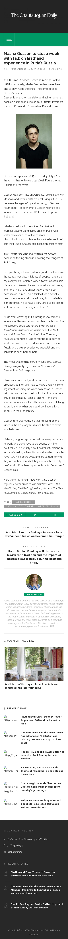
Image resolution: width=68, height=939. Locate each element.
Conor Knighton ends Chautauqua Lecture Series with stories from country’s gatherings (41, 787)
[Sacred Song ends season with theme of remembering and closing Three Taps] (11, 769)
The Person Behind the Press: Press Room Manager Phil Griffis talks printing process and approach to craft (36, 890)
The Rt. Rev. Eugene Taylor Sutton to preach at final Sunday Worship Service (42, 755)
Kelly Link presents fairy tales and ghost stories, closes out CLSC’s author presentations (41, 804)
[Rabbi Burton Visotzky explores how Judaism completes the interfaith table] (34, 664)
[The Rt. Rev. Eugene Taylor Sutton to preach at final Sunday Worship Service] (11, 753)
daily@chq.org (15, 851)
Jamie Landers (18, 69)
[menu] (9, 39)
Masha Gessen (24, 502)
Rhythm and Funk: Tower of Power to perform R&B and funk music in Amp (41, 720)
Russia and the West (20, 506)
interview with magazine (28, 253)
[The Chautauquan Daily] (34, 15)
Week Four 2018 (48, 506)
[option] (34, 668)
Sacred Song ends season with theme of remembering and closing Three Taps (42, 771)
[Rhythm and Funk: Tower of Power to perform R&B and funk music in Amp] (11, 718)
